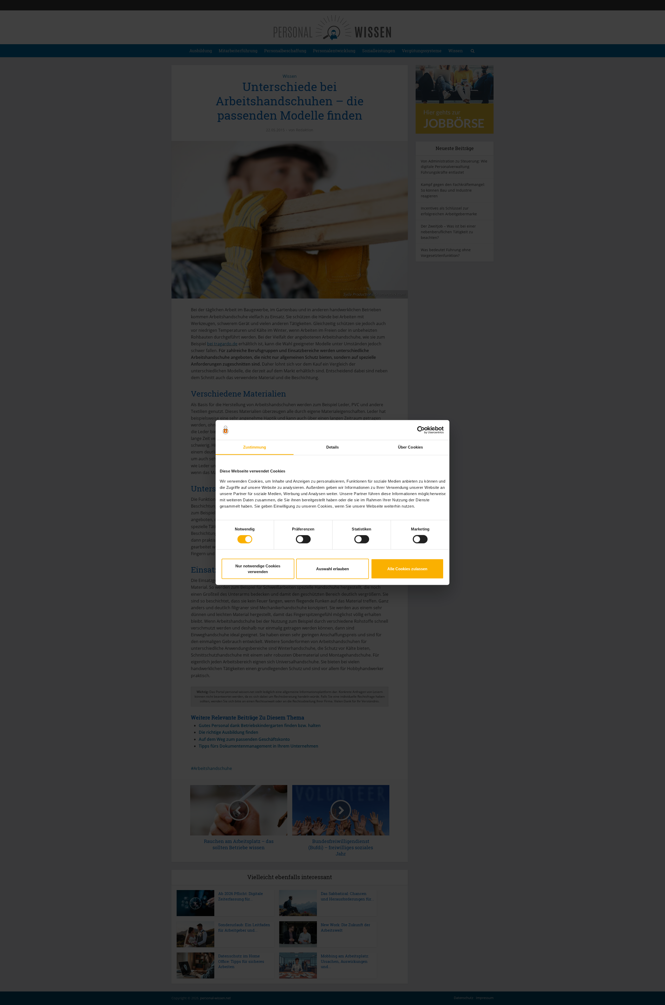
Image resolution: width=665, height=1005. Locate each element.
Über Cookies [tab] (410, 447)
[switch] (303, 539)
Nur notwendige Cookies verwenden (257, 568)
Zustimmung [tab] (254, 447)
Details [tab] (332, 447)
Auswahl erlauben (332, 568)
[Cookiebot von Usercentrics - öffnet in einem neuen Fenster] (421, 430)
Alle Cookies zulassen (407, 568)
